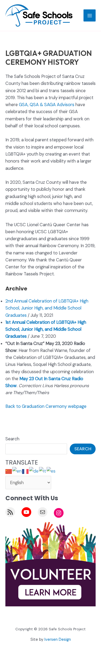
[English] (17, 471)
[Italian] (43, 471)
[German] (34, 471)
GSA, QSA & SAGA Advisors (46, 104)
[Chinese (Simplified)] (8, 471)
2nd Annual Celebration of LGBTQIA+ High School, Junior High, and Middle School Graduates (46, 308)
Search (12, 439)
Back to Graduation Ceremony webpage (45, 406)
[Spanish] (51, 471)
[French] (25, 471)
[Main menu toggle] (89, 15)
